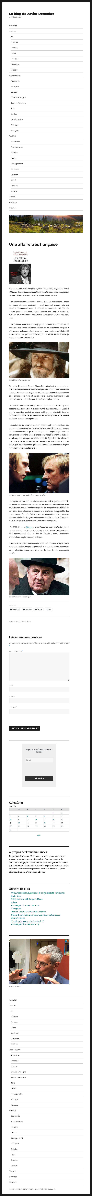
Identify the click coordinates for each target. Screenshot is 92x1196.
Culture (12, 31)
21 (45, 823)
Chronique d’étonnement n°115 (25, 924)
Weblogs (13, 202)
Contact (12, 208)
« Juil (39, 835)
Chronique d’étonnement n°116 (25, 905)
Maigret (29, 527)
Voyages (14, 131)
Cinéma (14, 42)
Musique (15, 59)
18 (19, 823)
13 (36, 819)
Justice (14, 158)
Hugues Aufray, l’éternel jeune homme (28, 912)
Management (17, 164)
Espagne (15, 86)
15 (53, 819)
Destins (14, 48)
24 (10, 826)
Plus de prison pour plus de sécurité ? (27, 921)
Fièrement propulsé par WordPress (42, 1189)
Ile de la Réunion (18, 103)
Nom (11, 685)
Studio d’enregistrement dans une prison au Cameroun (35, 915)
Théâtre (14, 70)
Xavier (11, 621)
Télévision (15, 64)
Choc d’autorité (18, 918)
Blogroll (12, 197)
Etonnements (17, 147)
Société (12, 136)
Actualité (13, 26)
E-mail (12, 696)
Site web (13, 707)
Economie (15, 142)
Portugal (14, 125)
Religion (14, 175)
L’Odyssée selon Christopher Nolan (27, 899)
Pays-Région (14, 75)
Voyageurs (16, 908)
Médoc (14, 114)
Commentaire (16, 651)
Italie (13, 108)
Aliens (14, 902)
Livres (13, 53)
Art (12, 37)
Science (14, 186)
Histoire (14, 153)
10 (10, 819)
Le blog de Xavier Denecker (31, 14)
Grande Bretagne (18, 97)
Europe (14, 92)
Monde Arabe (17, 119)
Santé (13, 180)
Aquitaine (15, 81)
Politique (15, 169)
